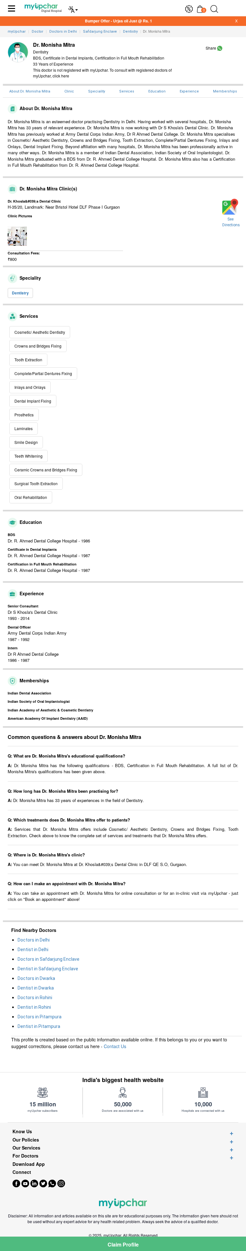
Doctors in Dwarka (36, 978)
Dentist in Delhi (33, 949)
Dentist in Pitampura (39, 1026)
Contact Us (115, 1046)
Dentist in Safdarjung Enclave (48, 968)
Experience (189, 91)
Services (126, 91)
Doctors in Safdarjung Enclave (48, 959)
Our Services (26, 1147)
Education (157, 91)
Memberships (225, 91)
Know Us (22, 1131)
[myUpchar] (219, 48)
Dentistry (20, 293)
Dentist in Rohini (34, 1007)
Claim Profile (123, 1244)
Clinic (69, 91)
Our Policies (25, 1139)
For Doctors (25, 1155)
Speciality (96, 91)
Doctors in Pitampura (40, 1016)
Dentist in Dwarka (36, 987)
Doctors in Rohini (35, 997)
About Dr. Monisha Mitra (29, 91)
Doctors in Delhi (34, 939)
